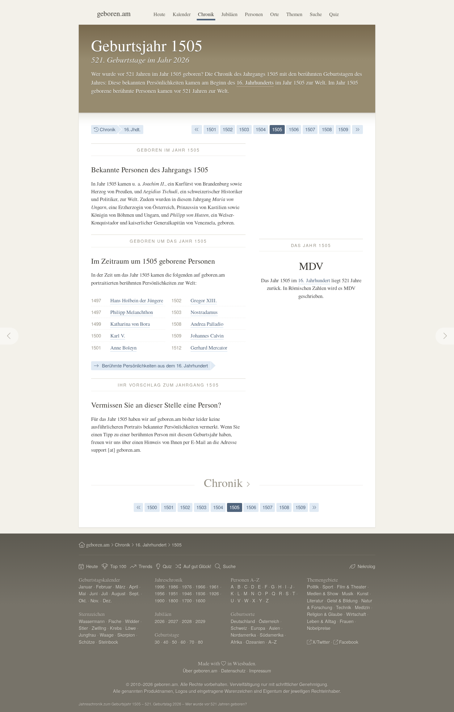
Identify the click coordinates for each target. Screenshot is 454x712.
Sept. (134, 593)
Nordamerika (243, 634)
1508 (327, 129)
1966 (200, 586)
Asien (274, 628)
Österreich (269, 621)
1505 (277, 129)
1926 (214, 593)
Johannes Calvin (207, 335)
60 (183, 642)
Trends (145, 566)
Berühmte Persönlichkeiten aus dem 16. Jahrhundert (154, 365)
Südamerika (272, 634)
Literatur (315, 600)
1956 (160, 593)
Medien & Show (322, 593)
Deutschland (243, 621)
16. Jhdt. (132, 129)
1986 (173, 586)
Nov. (94, 600)
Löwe (130, 628)
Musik (347, 593)
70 (191, 642)
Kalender (182, 14)
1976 (187, 586)
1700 (187, 600)
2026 (160, 621)
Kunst (362, 593)
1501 (211, 129)
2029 (200, 621)
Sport (327, 586)
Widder (132, 621)
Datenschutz (233, 670)
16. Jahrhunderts (255, 82)
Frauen (347, 621)
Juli (104, 593)
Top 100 (118, 566)
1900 (160, 600)
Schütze (87, 642)
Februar (104, 586)
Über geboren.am (200, 670)
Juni (94, 593)
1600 (200, 600)
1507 (310, 129)
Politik (313, 586)
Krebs (116, 628)
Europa (258, 628)
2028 (187, 621)
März (120, 586)
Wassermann (92, 621)
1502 (228, 129)
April (133, 586)
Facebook (348, 642)
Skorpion (126, 634)
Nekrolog (366, 566)
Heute (159, 14)
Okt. (83, 600)
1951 (173, 593)
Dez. (107, 600)
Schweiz (239, 628)
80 (200, 642)
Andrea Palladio (207, 323)
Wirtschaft (356, 614)
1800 (173, 600)
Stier (83, 628)
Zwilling (99, 628)
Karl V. (117, 335)
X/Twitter (321, 642)
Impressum (260, 670)
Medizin (362, 607)
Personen (254, 14)
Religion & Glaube (325, 614)
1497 (96, 300)
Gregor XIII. (204, 300)
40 (165, 642)
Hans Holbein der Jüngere (136, 300)
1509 (343, 129)
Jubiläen (229, 14)
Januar (85, 586)
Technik (343, 607)
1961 (214, 586)
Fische (114, 621)
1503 (244, 129)
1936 (200, 593)
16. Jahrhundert (314, 280)
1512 (176, 347)
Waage (107, 634)
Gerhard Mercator (209, 347)
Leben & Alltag (321, 621)
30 (157, 642)
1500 (96, 335)
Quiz (334, 14)
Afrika (236, 642)
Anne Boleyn (123, 347)
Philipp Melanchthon (131, 312)
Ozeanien (255, 642)
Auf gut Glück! (197, 566)
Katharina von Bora (130, 323)
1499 (96, 323)
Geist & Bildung (342, 600)
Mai (82, 593)
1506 (294, 129)
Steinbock (108, 642)
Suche (316, 14)
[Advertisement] (311, 186)
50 (174, 642)
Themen (294, 14)
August (118, 593)
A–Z (272, 642)
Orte (274, 14)
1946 (187, 593)
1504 (261, 129)
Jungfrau (87, 634)
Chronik (206, 14)
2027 (173, 621)
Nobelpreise (318, 628)
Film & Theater (351, 586)
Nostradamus (204, 312)
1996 (160, 586)
